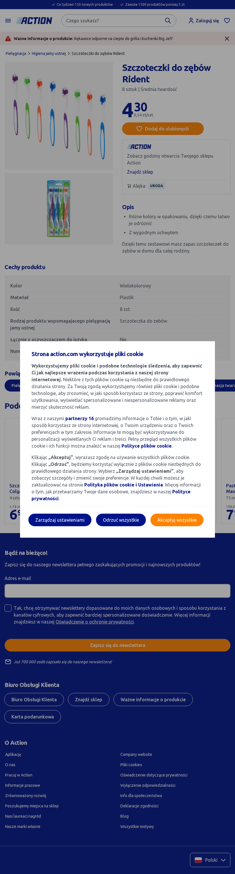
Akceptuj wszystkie (177, 520)
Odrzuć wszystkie (121, 520)
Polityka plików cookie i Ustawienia (123, 484)
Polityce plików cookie (147, 445)
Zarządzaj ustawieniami (60, 520)
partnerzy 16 (79, 418)
